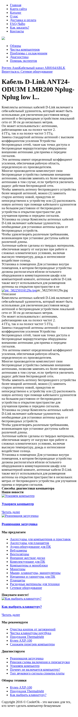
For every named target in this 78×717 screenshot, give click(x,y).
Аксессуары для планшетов (29, 543)
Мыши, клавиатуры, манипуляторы (35, 573)
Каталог (15, 12)
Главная (15, 5)
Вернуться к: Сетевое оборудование (27, 71)
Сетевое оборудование (26, 588)
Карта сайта (18, 9)
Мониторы (17, 569)
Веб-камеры (18, 550)
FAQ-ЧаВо (17, 24)
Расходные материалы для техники (35, 584)
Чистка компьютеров (25, 49)
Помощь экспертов (23, 60)
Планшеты (17, 580)
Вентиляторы (19, 554)
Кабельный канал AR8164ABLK (42, 68)
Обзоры (15, 46)
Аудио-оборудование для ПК (30, 546)
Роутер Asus (10, 68)
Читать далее (11, 512)
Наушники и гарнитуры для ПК (32, 576)
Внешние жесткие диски (27, 558)
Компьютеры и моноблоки (29, 565)
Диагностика (19, 57)
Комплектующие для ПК (27, 561)
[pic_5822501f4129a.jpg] (19, 290)
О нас (14, 16)
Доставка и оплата (23, 20)
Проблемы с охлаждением (28, 53)
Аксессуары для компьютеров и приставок (40, 539)
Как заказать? (19, 27)
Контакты (17, 31)
